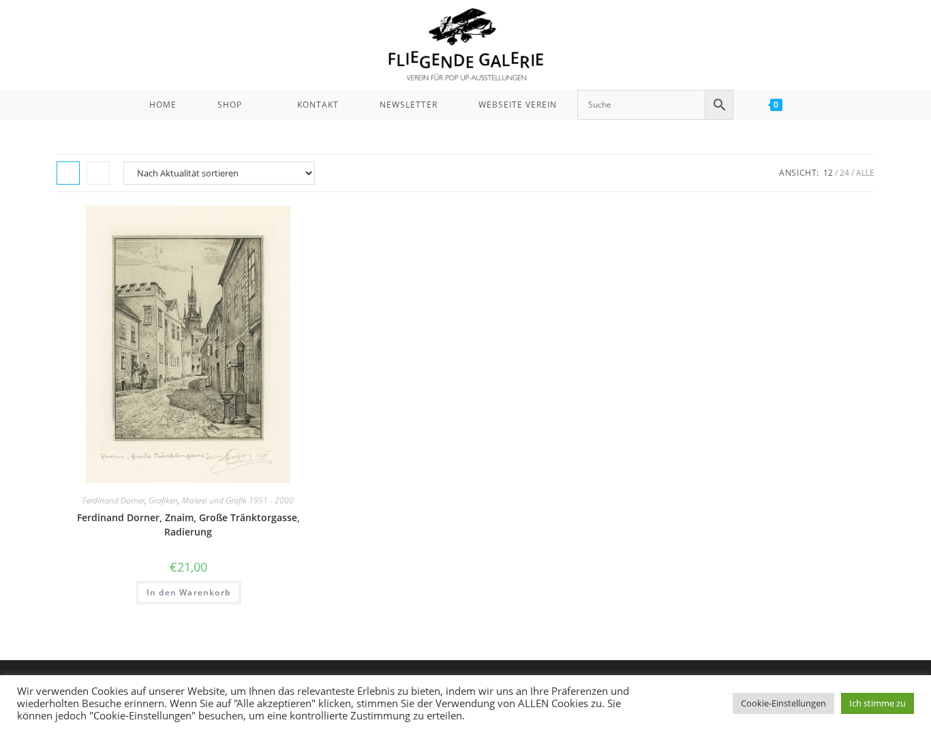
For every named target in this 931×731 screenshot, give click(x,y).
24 (844, 172)
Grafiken (163, 500)
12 (828, 172)
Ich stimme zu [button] (877, 703)
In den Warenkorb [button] (188, 592)
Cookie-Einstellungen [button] (783, 703)
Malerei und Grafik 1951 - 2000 (238, 500)
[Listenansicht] (98, 173)
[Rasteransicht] (68, 173)
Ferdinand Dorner (113, 500)
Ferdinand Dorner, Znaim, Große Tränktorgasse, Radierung (188, 524)
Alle (865, 172)
